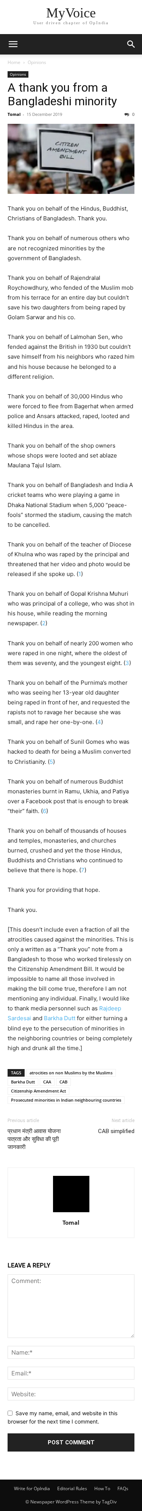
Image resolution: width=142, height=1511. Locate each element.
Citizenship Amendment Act (38, 1091)
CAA (47, 1082)
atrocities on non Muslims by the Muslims (71, 1072)
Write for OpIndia (32, 1488)
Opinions (37, 62)
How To (102, 1488)
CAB (63, 1082)
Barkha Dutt (59, 1018)
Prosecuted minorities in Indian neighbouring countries (66, 1100)
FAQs (122, 1488)
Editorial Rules (72, 1488)
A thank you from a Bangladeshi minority (62, 94)
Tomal (14, 114)
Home (14, 62)
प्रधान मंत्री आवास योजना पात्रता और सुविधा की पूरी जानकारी (34, 1139)
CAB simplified (116, 1131)
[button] (13, 44)
